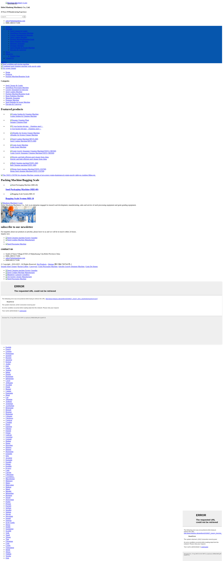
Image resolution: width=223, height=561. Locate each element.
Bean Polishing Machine (19, 41)
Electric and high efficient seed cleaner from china (28, 159)
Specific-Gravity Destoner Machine (71, 267)
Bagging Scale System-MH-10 (20, 198)
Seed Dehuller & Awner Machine (22, 48)
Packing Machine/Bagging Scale (22, 39)
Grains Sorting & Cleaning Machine (23, 116)
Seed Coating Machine (18, 37)
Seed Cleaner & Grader (18, 31)
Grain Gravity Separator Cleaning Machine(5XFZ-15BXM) (32, 153)
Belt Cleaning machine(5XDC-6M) (23, 165)
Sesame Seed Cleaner (9, 267)
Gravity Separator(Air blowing (21, 35)
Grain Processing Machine (47, 267)
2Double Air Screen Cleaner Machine (24, 135)
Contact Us (10, 58)
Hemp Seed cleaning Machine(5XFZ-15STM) (27, 171)
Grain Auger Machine (18, 147)
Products (9, 29)
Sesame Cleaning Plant (18, 122)
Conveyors (33, 267)
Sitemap (51, 264)
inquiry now (5, 234)
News (8, 52)
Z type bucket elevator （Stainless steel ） (25, 129)
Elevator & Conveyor (18, 50)
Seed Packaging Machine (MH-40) (22, 189)
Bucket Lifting (23, 267)
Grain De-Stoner (91, 267)
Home (8, 27)
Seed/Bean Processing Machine (21, 33)
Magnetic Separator (17, 44)
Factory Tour (15, 56)
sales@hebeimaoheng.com (15, 21)
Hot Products (41, 264)
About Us (9, 54)
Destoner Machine (17, 46)
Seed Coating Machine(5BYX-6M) (23, 141)
